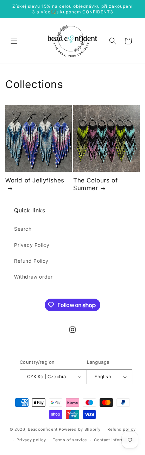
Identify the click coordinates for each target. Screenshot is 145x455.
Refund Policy (31, 261)
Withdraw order (33, 277)
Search (23, 229)
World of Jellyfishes (34, 180)
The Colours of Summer (95, 184)
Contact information (114, 439)
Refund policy (121, 429)
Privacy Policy (31, 245)
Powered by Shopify (80, 428)
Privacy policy (31, 439)
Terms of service (70, 439)
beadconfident (42, 428)
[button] (14, 41)
